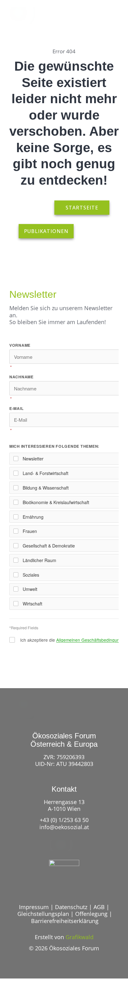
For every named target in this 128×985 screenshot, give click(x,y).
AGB (99, 907)
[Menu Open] (112, 19)
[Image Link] (24, 15)
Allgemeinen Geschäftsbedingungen (91, 640)
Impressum (34, 907)
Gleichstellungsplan (43, 913)
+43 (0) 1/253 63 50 (64, 820)
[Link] (89, 19)
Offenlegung (91, 913)
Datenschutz (71, 907)
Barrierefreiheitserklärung (64, 921)
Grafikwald (80, 937)
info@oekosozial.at (64, 827)
